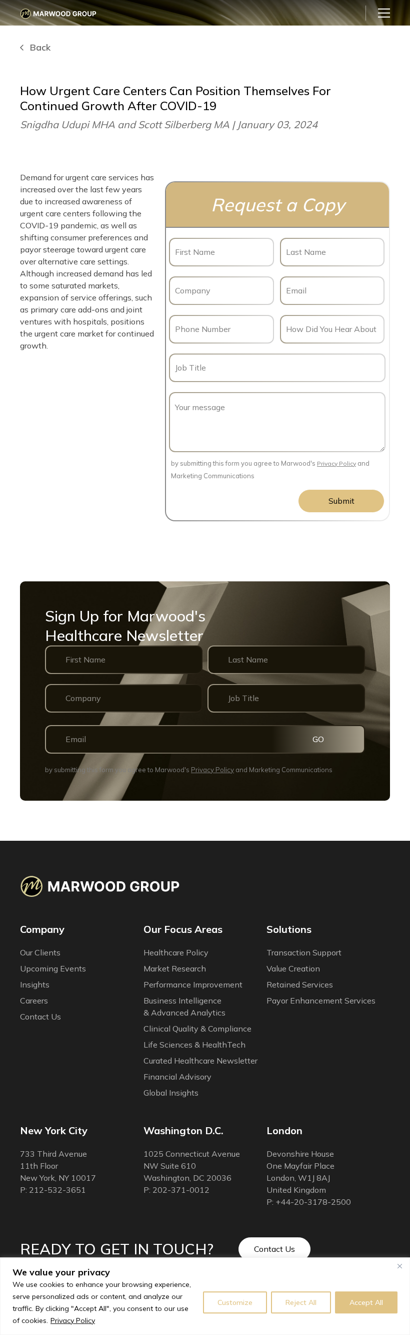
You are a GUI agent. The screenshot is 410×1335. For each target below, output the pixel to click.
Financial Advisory (178, 1077)
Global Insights (171, 1093)
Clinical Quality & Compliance (198, 1029)
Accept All (366, 1302)
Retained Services (299, 984)
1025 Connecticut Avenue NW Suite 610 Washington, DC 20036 (192, 1166)
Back (40, 47)
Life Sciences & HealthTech (195, 1045)
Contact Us (274, 1249)
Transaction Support (304, 952)
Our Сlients (40, 952)
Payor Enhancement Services (321, 1000)
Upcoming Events (53, 968)
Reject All (301, 1302)
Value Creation (293, 968)
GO (318, 739)
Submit (341, 501)
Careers (34, 1000)
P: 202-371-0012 (177, 1190)
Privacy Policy (72, 1320)
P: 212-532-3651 (53, 1190)
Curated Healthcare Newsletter (201, 1061)
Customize (235, 1302)
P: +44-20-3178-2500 (308, 1202)
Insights (35, 984)
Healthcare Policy (176, 952)
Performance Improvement (193, 984)
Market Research (175, 968)
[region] (205, 1296)
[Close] (400, 1266)
